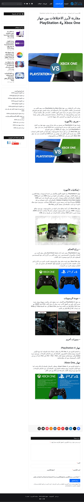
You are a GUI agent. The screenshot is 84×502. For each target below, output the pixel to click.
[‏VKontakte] (55, 428)
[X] (74, 428)
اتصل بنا (27, 496)
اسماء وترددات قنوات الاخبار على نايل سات (14, 109)
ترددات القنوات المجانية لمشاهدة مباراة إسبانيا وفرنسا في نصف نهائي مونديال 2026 (9, 44)
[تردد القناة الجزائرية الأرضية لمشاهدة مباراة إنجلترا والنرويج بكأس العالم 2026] (19, 76)
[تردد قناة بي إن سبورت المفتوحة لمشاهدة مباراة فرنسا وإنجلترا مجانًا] (19, 34)
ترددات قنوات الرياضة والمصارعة (16, 113)
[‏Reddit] (59, 428)
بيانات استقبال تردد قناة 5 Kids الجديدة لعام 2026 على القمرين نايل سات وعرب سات (9, 65)
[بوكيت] (47, 428)
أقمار (51, 3)
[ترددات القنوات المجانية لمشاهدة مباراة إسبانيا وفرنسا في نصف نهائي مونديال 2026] (19, 43)
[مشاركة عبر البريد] (43, 428)
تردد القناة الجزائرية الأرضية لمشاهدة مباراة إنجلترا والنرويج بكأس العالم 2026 (9, 77)
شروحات (45, 3)
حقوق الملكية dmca (43, 496)
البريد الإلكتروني (76, 470)
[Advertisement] (55, 38)
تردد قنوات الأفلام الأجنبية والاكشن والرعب (14, 116)
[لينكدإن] (70, 428)
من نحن (56, 496)
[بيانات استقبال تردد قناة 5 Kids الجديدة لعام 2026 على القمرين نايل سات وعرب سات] (19, 64)
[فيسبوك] (78, 428)
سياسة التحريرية (34, 496)
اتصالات (40, 3)
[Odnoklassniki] (51, 428)
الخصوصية (51, 496)
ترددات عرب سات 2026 (18, 122)
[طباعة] (39, 428)
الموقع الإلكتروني (51, 470)
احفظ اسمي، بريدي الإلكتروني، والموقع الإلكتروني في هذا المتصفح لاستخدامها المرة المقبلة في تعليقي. (56, 477)
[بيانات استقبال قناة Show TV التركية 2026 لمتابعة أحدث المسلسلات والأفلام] (19, 55)
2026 (22, 110)
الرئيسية (66, 3)
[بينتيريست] (62, 428)
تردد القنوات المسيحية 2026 (17, 101)
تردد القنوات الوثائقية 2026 (18, 103)
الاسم (78, 463)
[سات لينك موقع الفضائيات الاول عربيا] (76, 4)
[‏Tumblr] (66, 428)
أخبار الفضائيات (59, 3)
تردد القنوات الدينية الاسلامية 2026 (16, 106)
